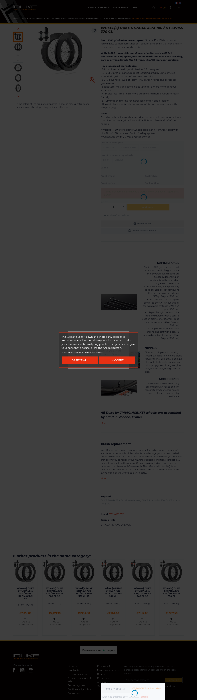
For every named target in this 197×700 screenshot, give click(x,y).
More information (71, 352)
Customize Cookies (92, 352)
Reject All (80, 360)
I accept (117, 360)
